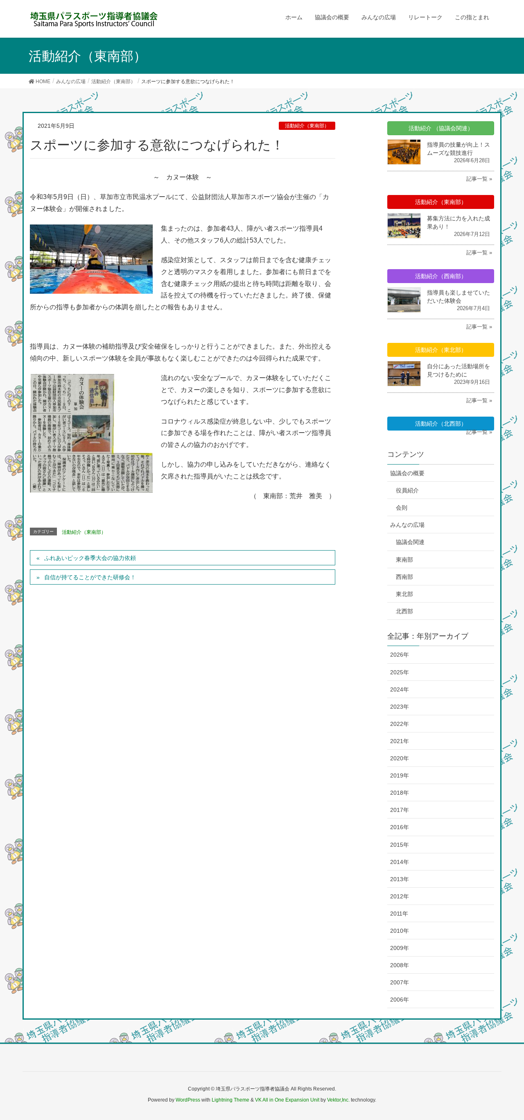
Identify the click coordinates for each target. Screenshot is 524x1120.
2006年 (399, 999)
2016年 (399, 827)
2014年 (399, 862)
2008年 (399, 965)
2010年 (399, 930)
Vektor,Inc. (338, 1100)
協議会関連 (410, 542)
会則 (401, 507)
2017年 (399, 810)
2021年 (399, 741)
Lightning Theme (230, 1100)
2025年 (399, 672)
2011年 (399, 913)
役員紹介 (407, 490)
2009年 (399, 948)
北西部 (404, 611)
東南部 (404, 559)
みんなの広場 (407, 524)
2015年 (399, 844)
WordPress (188, 1100)
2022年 (399, 724)
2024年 (399, 689)
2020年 (399, 758)
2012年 (399, 896)
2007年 (399, 982)
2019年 (399, 775)
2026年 (399, 654)
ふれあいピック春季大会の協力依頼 (90, 558)
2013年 (399, 879)
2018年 (399, 792)
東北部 (404, 594)
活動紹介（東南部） (307, 126)
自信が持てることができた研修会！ (90, 577)
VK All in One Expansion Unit (287, 1100)
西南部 (404, 577)
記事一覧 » (479, 179)
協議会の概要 (407, 473)
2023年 (399, 706)
